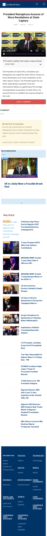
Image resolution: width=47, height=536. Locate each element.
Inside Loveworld (38, 480)
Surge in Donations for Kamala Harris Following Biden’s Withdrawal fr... (31, 318)
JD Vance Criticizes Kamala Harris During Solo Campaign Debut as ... (31, 300)
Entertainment (25, 480)
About (5, 463)
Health (21, 468)
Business (7, 480)
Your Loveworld (38, 497)
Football (21, 504)
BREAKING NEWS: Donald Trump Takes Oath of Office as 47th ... (31, 260)
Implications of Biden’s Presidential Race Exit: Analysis (30, 330)
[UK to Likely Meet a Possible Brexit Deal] (19, 168)
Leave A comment (23, 102)
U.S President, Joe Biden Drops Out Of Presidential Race (31, 345)
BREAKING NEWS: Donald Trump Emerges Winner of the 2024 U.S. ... (31, 276)
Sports (21, 497)
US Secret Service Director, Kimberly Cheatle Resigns (31, 288)
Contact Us (7, 466)
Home (15, 24)
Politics (22, 24)
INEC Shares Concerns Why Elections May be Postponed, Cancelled (32, 424)
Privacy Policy (8, 470)
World (36, 468)
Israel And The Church (8, 497)
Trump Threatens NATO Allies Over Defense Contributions (30, 245)
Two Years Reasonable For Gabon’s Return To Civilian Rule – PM (31, 357)
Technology (38, 456)
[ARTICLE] (11, 229)
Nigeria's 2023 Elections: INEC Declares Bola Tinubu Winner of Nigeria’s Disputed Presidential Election (31, 409)
